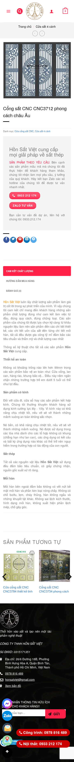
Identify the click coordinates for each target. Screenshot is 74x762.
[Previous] (5, 577)
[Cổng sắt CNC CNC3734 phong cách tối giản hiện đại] (55, 566)
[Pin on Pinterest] (20, 240)
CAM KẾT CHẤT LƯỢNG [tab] (19, 271)
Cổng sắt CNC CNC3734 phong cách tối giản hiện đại (54, 591)
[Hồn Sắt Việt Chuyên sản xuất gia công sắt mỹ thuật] (34, 11)
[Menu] (8, 11)
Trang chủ (24, 26)
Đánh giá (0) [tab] (14, 290)
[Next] (69, 577)
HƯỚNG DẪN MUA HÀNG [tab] (20, 281)
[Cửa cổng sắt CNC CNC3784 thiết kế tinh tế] (19, 566)
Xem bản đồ (13, 686)
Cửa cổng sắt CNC (24, 131)
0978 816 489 (14, 673)
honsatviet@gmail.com (20, 679)
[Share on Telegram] (33, 240)
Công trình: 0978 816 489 (44, 732)
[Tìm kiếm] (20, 11)
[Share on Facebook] (6, 240)
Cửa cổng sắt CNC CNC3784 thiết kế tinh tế (17, 591)
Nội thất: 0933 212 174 (42, 743)
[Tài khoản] (51, 11)
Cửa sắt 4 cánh (46, 26)
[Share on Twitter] (13, 240)
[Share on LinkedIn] (27, 240)
